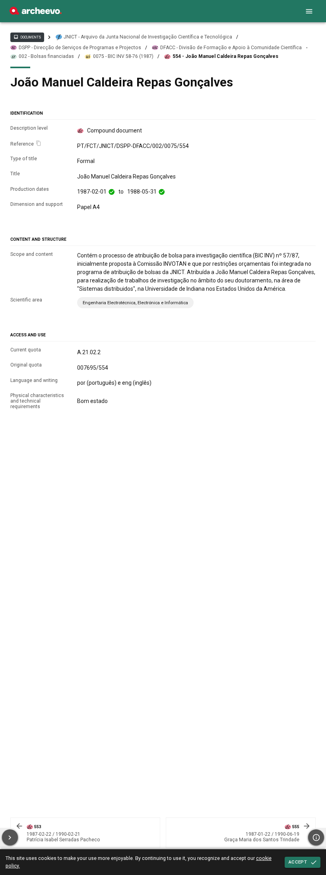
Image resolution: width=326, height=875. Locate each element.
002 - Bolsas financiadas (46, 56)
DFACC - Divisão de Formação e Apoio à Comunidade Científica (231, 47)
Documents (27, 37)
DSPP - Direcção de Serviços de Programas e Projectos (80, 47)
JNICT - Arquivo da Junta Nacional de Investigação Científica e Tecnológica (148, 37)
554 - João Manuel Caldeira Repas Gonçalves (225, 56)
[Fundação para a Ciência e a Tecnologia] (36, 13)
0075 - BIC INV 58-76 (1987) (123, 56)
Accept (298, 862)
